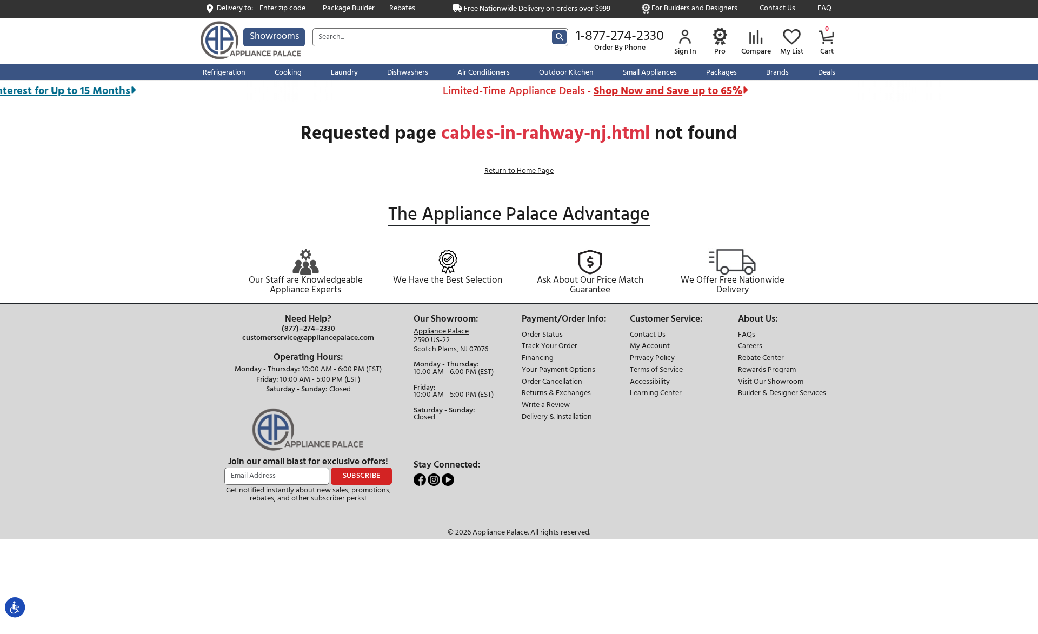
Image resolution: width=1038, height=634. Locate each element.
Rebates (402, 9)
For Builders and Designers (694, 9)
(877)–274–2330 (308, 329)
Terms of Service (656, 370)
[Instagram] (435, 479)
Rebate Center (761, 359)
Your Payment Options (558, 370)
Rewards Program (767, 370)
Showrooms (274, 36)
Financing (538, 359)
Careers (750, 347)
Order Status (542, 335)
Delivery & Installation (557, 417)
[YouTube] (448, 479)
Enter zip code (282, 9)
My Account (650, 347)
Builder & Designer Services (782, 394)
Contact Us (777, 9)
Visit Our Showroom (770, 382)
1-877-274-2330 (620, 36)
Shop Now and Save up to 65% (658, 91)
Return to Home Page (519, 171)
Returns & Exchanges (556, 394)
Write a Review (546, 406)
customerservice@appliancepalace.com (308, 338)
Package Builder (349, 9)
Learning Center (656, 394)
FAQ (824, 9)
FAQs (746, 335)
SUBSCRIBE (362, 476)
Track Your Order (549, 347)
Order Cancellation (552, 382)
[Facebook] (421, 479)
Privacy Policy (652, 359)
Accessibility (650, 382)
